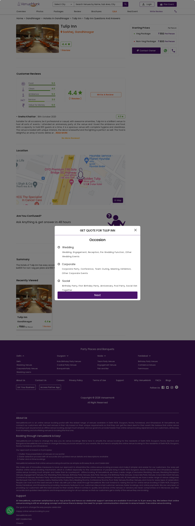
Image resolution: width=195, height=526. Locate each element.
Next (97, 295)
